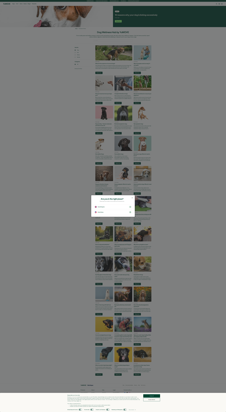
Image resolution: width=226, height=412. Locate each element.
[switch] (92, 410)
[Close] (132, 198)
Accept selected (151, 399)
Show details (131, 409)
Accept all (152, 395)
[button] (113, 207)
